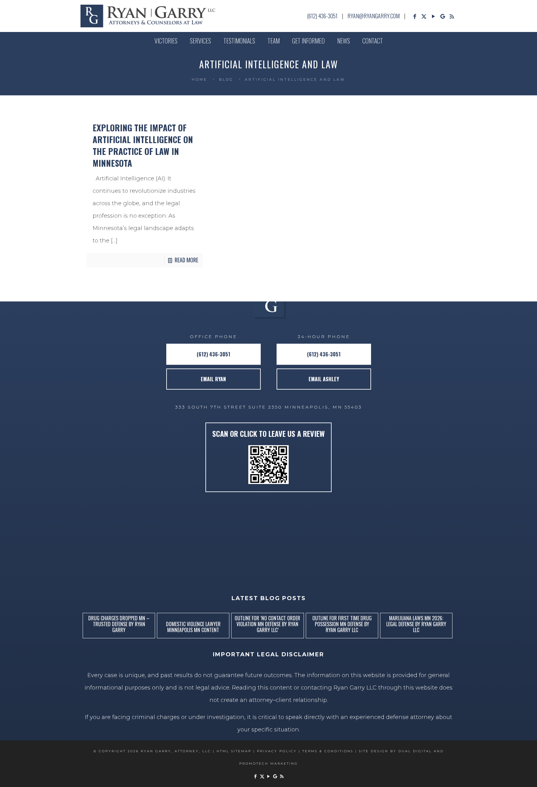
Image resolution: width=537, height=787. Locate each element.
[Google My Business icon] (442, 16)
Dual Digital (415, 751)
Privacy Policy (277, 751)
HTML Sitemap (234, 751)
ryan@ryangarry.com (373, 16)
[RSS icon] (452, 16)
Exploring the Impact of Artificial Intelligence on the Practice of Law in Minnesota (143, 145)
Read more (186, 260)
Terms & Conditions (327, 751)
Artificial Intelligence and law (295, 80)
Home (199, 80)
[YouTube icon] (433, 16)
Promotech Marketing (268, 764)
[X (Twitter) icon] (424, 16)
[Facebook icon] (414, 16)
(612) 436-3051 (322, 16)
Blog (226, 80)
